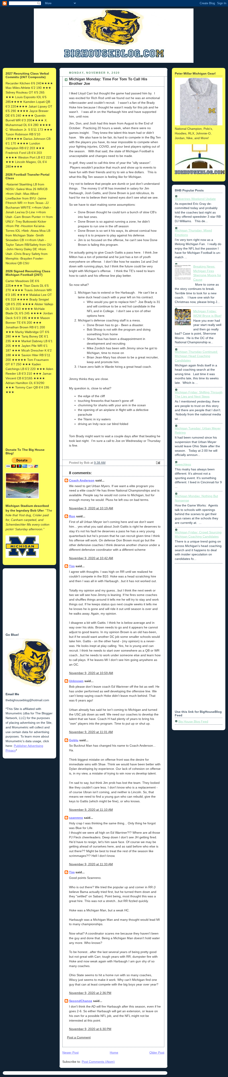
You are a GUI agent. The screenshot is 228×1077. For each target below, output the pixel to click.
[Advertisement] (28, 420)
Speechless (183, 464)
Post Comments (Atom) (98, 1061)
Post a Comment (79, 1037)
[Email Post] (157, 462)
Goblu (73, 740)
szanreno (76, 817)
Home (114, 1052)
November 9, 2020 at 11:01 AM (91, 732)
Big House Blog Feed (193, 721)
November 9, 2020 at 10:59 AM (91, 673)
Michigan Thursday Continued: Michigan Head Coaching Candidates (196, 356)
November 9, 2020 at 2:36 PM (90, 993)
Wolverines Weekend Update (195, 199)
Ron (72, 516)
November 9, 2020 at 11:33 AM (91, 864)
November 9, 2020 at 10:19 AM (91, 508)
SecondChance (80, 1001)
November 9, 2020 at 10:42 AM (91, 558)
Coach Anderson (81, 480)
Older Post (156, 1052)
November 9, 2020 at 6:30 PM (90, 1029)
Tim (72, 566)
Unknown (76, 681)
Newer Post (70, 1052)
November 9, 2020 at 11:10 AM (91, 809)
